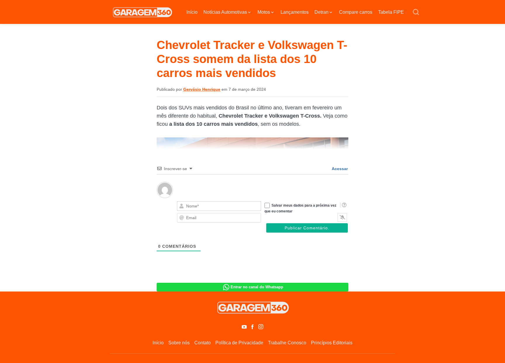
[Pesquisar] (416, 12)
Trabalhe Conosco (287, 342)
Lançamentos (295, 12)
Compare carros (355, 12)
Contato (202, 342)
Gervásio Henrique (201, 89)
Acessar (339, 168)
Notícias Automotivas (225, 12)
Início (192, 12)
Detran (321, 12)
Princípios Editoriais (331, 342)
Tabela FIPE (391, 12)
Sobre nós (179, 342)
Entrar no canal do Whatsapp (257, 287)
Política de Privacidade (239, 342)
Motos (263, 12)
